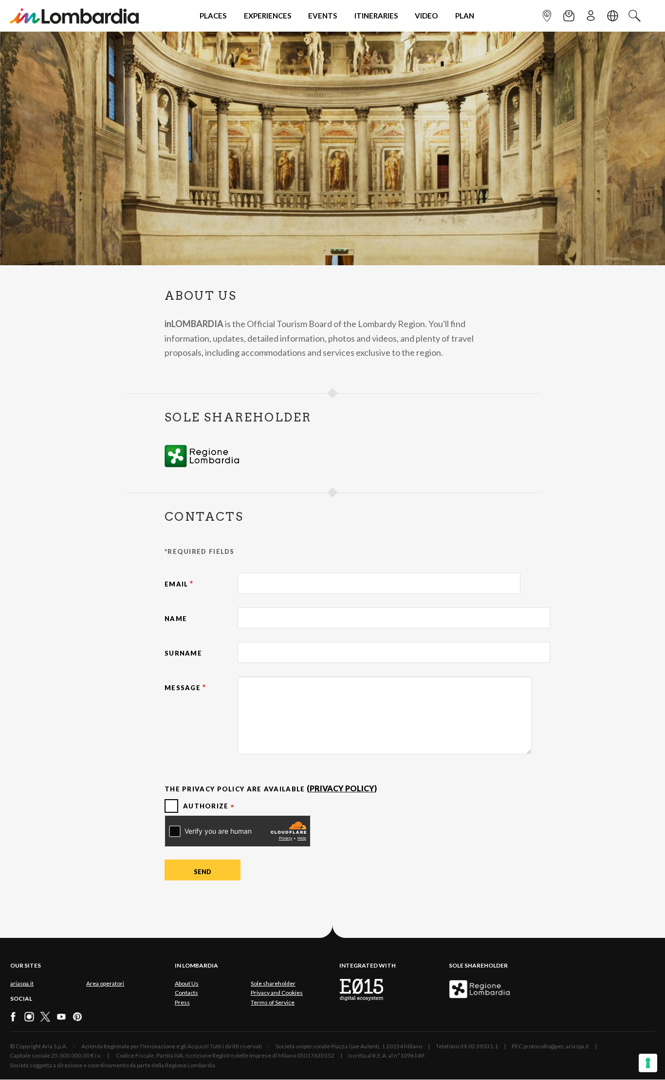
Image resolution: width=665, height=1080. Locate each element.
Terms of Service (273, 1002)
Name (176, 618)
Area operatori (105, 983)
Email (176, 584)
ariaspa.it (22, 983)
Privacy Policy (342, 788)
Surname (183, 653)
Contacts (186, 992)
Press (182, 1002)
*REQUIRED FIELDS (200, 551)
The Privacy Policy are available (235, 789)
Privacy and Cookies (277, 992)
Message (183, 688)
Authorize (206, 806)
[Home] (74, 16)
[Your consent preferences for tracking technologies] (648, 1063)
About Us (187, 983)
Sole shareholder (273, 983)
